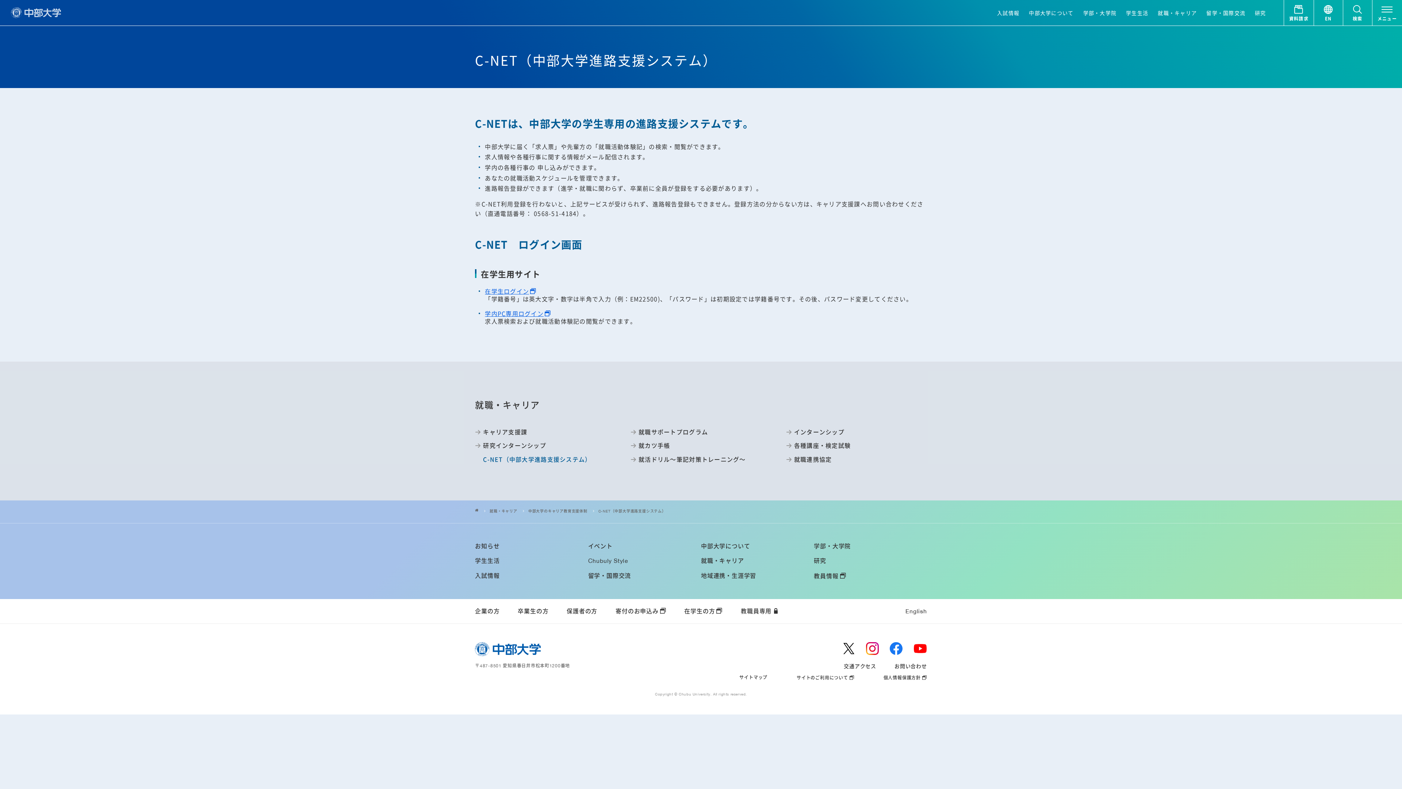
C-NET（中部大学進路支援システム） (632, 511)
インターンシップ (819, 432)
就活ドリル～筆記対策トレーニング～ (692, 459)
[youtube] (920, 648)
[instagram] (872, 648)
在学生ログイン (507, 291)
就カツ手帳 (654, 445)
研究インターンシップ (514, 445)
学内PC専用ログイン (514, 313)
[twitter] (849, 649)
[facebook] (896, 648)
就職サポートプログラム (673, 432)
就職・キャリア (503, 511)
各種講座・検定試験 (822, 445)
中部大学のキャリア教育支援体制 (557, 511)
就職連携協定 (813, 459)
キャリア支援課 (505, 432)
